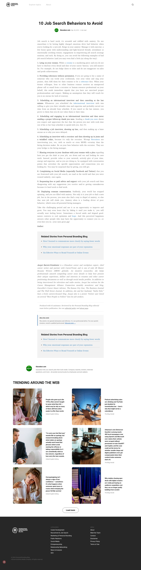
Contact (93, 536)
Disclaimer (94, 538)
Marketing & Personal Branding (61, 536)
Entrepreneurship (56, 544)
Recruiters (95, 139)
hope (74, 216)
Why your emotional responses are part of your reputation (67, 247)
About (48, 5)
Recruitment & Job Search (59, 533)
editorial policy (70, 308)
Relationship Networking (59, 547)
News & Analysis (56, 550)
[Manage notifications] (4, 561)
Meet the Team (95, 533)
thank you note (91, 119)
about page (84, 308)
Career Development (57, 530)
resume (69, 63)
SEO (52, 553)
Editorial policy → (70, 323)
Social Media (55, 541)
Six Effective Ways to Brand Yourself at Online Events (66, 252)
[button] (70, 510)
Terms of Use (94, 544)
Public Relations (56, 538)
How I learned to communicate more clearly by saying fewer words (71, 241)
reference (85, 81)
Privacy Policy (95, 541)
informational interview (83, 103)
